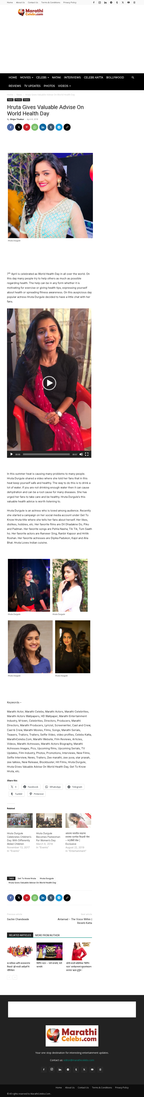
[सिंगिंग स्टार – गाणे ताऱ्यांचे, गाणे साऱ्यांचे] (49, 951)
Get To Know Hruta (27, 878)
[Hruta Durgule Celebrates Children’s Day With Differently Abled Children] (20, 820)
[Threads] (134, 2)
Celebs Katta (93, 77)
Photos (49, 86)
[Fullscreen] (87, 454)
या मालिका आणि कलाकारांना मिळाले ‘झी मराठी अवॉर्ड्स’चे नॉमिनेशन (18, 967)
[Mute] (81, 454)
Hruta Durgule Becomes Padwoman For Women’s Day (48, 837)
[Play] (11, 454)
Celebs (41, 77)
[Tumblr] (117, 2)
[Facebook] (93, 2)
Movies (25, 77)
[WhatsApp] (34, 127)
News (19, 94)
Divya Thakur (17, 119)
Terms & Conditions (50, 2)
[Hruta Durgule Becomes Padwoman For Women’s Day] (49, 820)
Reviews (15, 86)
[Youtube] (128, 2)
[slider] (46, 454)
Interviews (72, 77)
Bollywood (115, 77)
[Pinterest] (26, 127)
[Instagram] (99, 2)
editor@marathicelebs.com (79, 1060)
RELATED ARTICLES (20, 935)
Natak (56, 77)
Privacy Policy (69, 2)
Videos (63, 86)
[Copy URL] (67, 127)
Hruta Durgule (47, 878)
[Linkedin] (105, 2)
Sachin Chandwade (18, 919)
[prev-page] (9, 977)
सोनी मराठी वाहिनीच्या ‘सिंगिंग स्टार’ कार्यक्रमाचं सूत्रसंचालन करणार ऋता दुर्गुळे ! (78, 967)
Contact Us (33, 2)
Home (10, 2)
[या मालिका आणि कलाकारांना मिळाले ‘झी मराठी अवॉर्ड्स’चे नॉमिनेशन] (20, 951)
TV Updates (32, 86)
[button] (133, 77)
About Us (20, 2)
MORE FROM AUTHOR (47, 935)
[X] (122, 2)
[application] (49, 383)
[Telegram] (111, 2)
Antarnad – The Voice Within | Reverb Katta (75, 921)
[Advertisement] (96, 12)
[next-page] (15, 977)
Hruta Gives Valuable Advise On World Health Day (32, 882)
